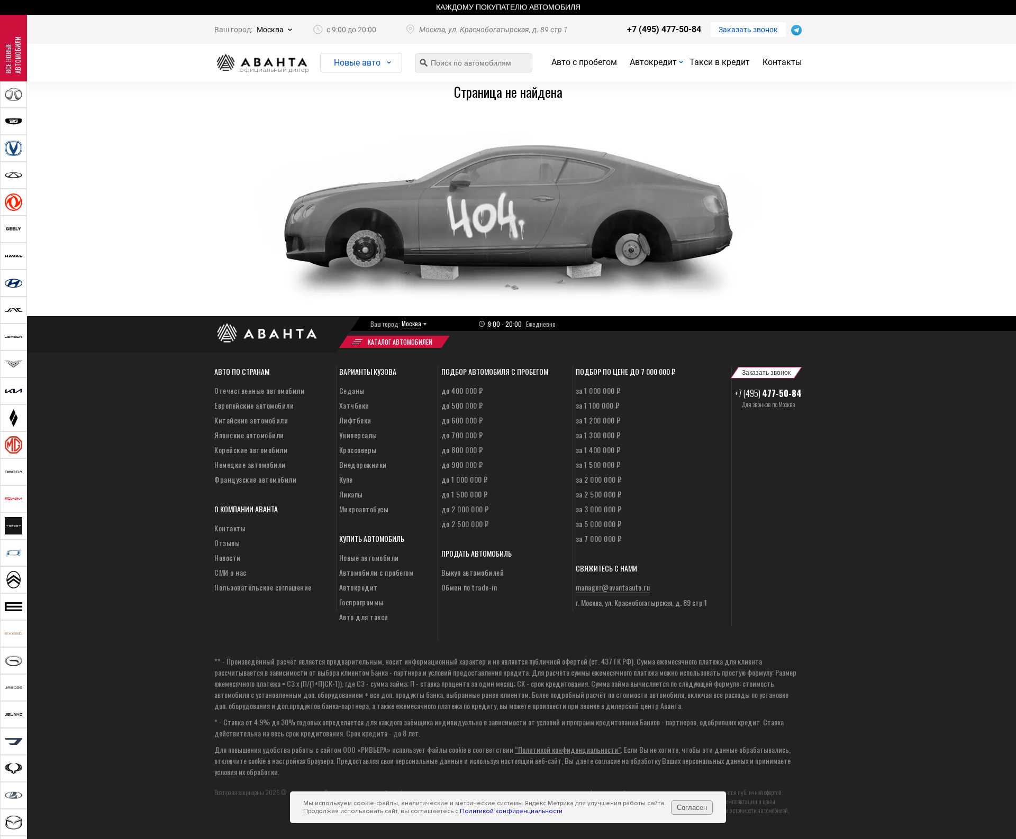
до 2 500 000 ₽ (465, 523)
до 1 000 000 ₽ (464, 479)
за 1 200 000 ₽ (598, 420)
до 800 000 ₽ (462, 449)
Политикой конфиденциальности (511, 811)
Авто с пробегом (584, 62)
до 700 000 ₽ (462, 434)
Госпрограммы (361, 601)
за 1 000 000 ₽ (598, 390)
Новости (227, 557)
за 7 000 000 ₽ (599, 538)
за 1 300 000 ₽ (598, 434)
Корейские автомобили (250, 449)
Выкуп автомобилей (472, 572)
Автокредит (653, 62)
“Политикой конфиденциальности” (568, 749)
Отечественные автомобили (259, 390)
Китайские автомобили (251, 420)
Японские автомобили (249, 434)
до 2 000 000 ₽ (465, 508)
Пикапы (351, 494)
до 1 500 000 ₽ (464, 494)
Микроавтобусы (364, 508)
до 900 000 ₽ (462, 464)
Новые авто (357, 63)
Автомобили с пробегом (376, 572)
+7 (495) (768, 393)
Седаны (352, 390)
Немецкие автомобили (250, 464)
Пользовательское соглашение (263, 587)
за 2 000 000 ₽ (599, 479)
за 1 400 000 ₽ (598, 449)
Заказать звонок (748, 29)
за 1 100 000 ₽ (598, 405)
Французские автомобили (255, 479)
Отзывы (227, 542)
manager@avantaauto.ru (613, 587)
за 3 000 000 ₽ (599, 508)
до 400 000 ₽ (462, 390)
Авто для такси (363, 616)
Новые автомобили (369, 557)
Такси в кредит (720, 62)
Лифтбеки (355, 420)
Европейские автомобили (254, 405)
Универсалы (358, 434)
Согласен (692, 808)
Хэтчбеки (354, 405)
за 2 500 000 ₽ (599, 494)
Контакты (782, 62)
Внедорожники (363, 464)
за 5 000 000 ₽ (599, 523)
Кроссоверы (358, 449)
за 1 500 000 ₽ (598, 464)
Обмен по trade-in (469, 587)
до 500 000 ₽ (462, 405)
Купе (346, 479)
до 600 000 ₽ (462, 420)
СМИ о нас (230, 572)
